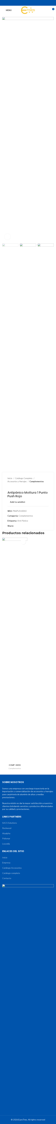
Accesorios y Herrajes (17, 481)
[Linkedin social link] (30, 3)
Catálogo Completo (24, 478)
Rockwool (6, 828)
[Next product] (47, 486)
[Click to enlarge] (7, 237)
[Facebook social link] (18, 3)
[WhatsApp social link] (34, 3)
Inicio (10, 478)
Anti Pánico (22, 520)
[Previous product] (41, 486)
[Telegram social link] (38, 3)
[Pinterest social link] (26, 3)
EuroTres (22, 1119)
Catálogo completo (11, 873)
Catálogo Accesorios (12, 868)
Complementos (36, 481)
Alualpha (6, 833)
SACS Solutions (9, 823)
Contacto (6, 878)
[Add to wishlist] (23, 541)
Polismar (6, 838)
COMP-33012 (15, 765)
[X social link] (22, 3)
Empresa (6, 862)
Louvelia (6, 843)
